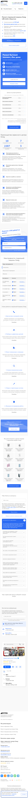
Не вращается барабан (7, 285)
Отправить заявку (14, 83)
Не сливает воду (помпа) (6, 282)
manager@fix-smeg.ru (6, 754)
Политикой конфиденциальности (14, 620)
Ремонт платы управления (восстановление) (7, 98)
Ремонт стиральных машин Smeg (8, 734)
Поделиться (2, 776)
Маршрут (8, 666)
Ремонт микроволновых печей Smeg (9, 731)
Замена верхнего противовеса (7, 101)
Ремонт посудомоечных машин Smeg (9, 729)
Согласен (24, 794)
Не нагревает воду (6, 288)
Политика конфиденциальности (14, 785)
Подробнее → (22, 281)
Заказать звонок (14, 429)
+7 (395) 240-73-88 (17, 2)
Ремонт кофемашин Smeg (7, 726)
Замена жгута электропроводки (7, 114)
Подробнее (14, 322)
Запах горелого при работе (6, 296)
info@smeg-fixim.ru (5, 751)
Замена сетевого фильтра (6, 111)
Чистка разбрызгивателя (6, 104)
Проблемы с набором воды (7, 300)
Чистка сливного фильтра (6, 108)
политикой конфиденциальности (19, 250)
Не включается (5, 292)
